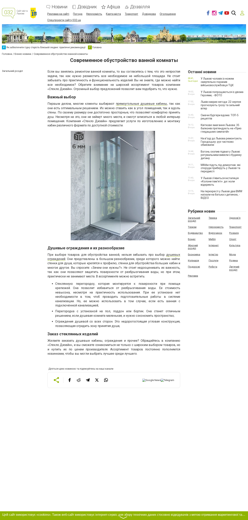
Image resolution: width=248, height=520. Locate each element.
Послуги (213, 260)
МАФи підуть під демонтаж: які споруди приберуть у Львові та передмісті (220, 168)
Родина (233, 260)
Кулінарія (193, 260)
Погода (77, 13)
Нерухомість (94, 13)
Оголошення (168, 13)
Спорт (232, 239)
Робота (213, 266)
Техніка (213, 217)
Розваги (234, 233)
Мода (232, 254)
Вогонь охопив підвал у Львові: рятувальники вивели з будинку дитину (221, 155)
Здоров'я (234, 217)
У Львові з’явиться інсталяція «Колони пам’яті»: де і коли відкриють (220, 181)
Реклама (193, 275)
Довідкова (149, 13)
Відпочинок (215, 233)
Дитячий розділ (234, 268)
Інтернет (214, 245)
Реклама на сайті (58, 13)
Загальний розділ (194, 219)
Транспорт (131, 13)
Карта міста (113, 13)
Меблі (212, 239)
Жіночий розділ (193, 247)
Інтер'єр (213, 254)
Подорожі (194, 266)
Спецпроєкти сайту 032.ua (64, 20)
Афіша (113, 6)
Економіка (194, 254)
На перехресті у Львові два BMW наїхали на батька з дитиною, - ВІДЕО (221, 194)
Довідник (87, 6)
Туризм (192, 227)
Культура (234, 245)
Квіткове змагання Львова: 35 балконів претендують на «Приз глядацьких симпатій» (221, 128)
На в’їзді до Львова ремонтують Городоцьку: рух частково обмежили (221, 142)
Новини (59, 6)
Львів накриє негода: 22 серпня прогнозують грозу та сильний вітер (221, 105)
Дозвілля (140, 6)
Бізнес (191, 239)
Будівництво (195, 233)
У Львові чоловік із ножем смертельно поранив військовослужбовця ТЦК (217, 82)
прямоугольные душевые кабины (141, 104)
